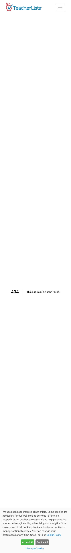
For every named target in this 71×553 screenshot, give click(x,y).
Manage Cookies (34, 548)
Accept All (27, 542)
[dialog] (35, 530)
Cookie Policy (53, 534)
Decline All (42, 542)
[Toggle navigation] (60, 7)
